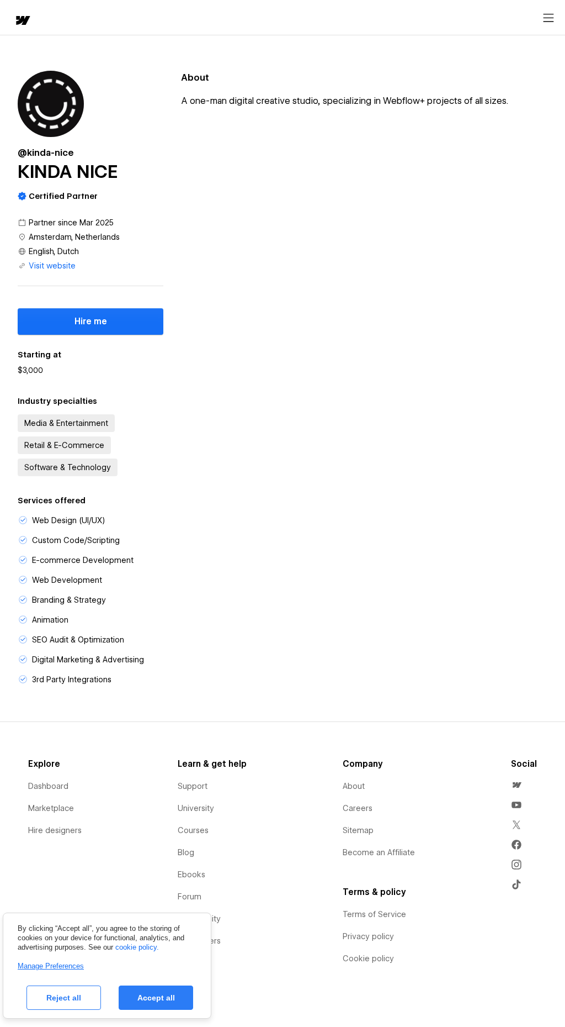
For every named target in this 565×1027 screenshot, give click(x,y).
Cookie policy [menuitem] (368, 958)
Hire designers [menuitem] (55, 830)
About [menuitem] (354, 786)
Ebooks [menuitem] (191, 874)
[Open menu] (548, 18)
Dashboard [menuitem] (48, 786)
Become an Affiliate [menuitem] (379, 852)
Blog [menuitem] (186, 852)
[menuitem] (516, 785)
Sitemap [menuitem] (358, 830)
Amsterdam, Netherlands (74, 237)
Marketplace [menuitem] (51, 808)
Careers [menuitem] (357, 808)
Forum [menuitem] (189, 896)
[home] (22, 21)
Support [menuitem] (192, 786)
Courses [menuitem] (193, 830)
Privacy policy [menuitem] (368, 936)
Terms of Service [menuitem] (374, 914)
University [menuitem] (196, 808)
